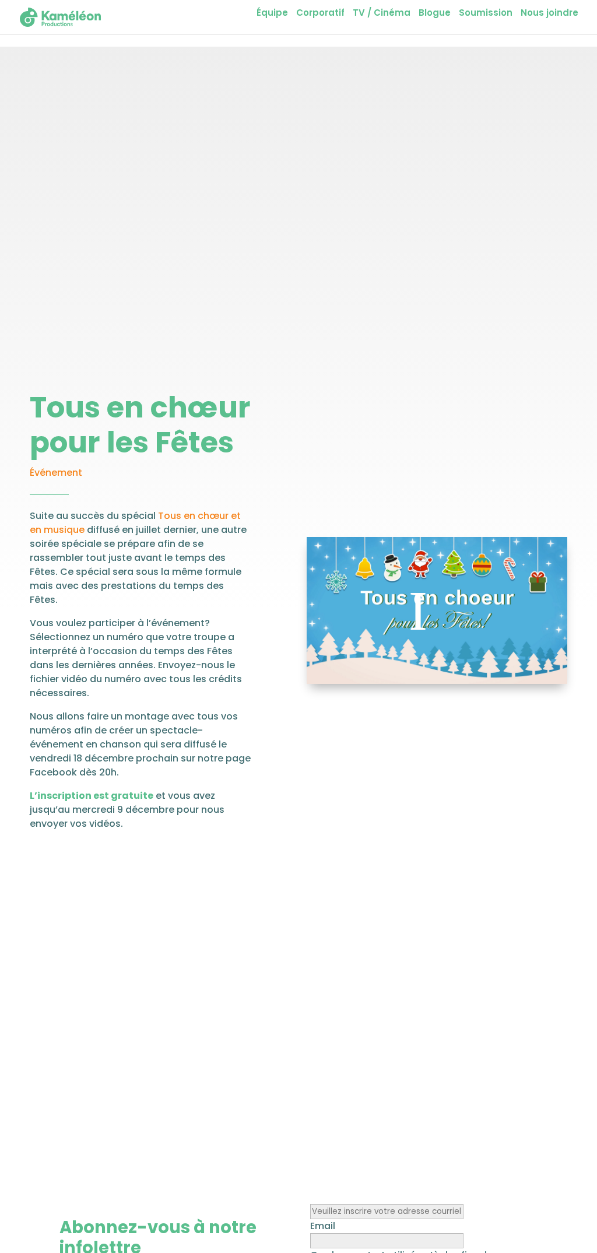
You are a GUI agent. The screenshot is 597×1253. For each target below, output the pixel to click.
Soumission (485, 14)
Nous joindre (549, 14)
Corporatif (320, 14)
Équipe (272, 14)
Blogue (435, 14)
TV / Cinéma (381, 14)
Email (322, 1226)
